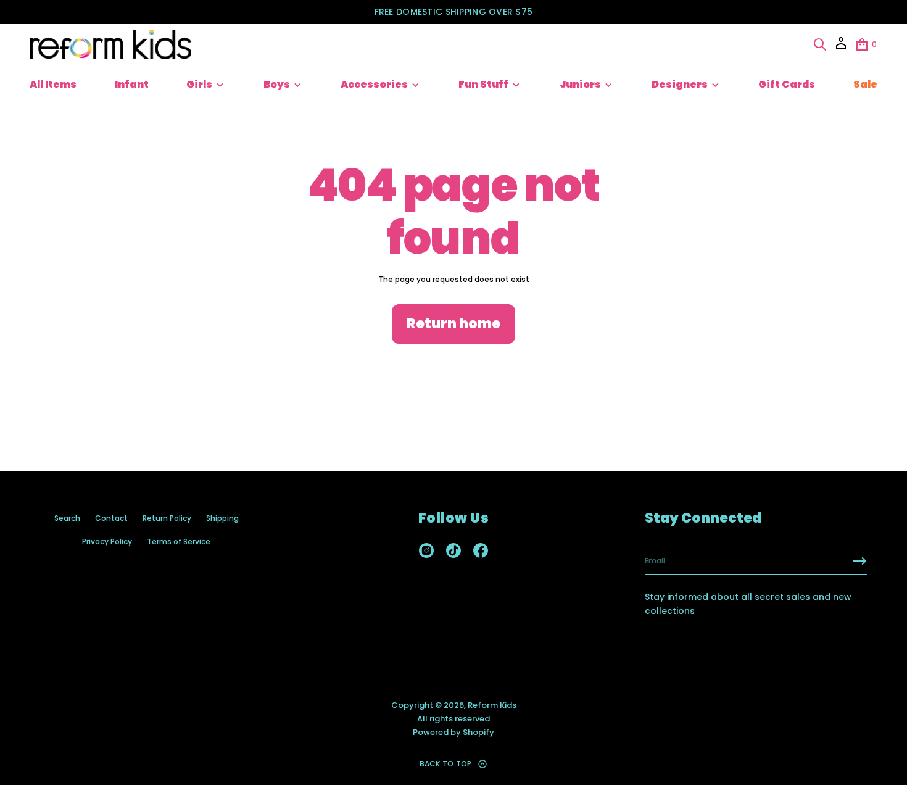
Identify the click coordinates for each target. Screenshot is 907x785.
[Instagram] (426, 550)
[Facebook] (480, 550)
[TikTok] (453, 550)
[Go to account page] (841, 47)
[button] (820, 44)
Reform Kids (492, 705)
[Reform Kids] (110, 44)
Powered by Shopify (453, 732)
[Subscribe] (859, 561)
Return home (453, 323)
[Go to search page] (820, 44)
